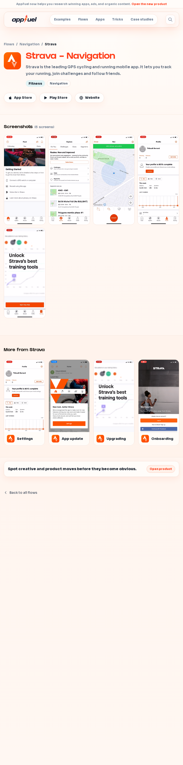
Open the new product (149, 4)
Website (92, 98)
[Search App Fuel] (170, 19)
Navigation (30, 44)
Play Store (58, 98)
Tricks (117, 19)
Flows (83, 19)
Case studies (142, 19)
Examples (62, 19)
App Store (23, 98)
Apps (100, 19)
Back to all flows (23, 492)
